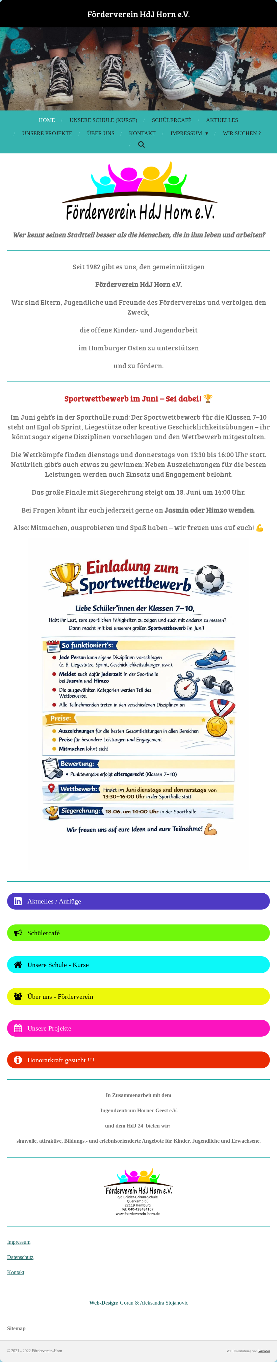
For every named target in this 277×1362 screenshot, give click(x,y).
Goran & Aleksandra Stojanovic (138, 1303)
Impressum (18, 1242)
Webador (264, 1351)
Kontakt (15, 1272)
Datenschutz (20, 1257)
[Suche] (141, 144)
